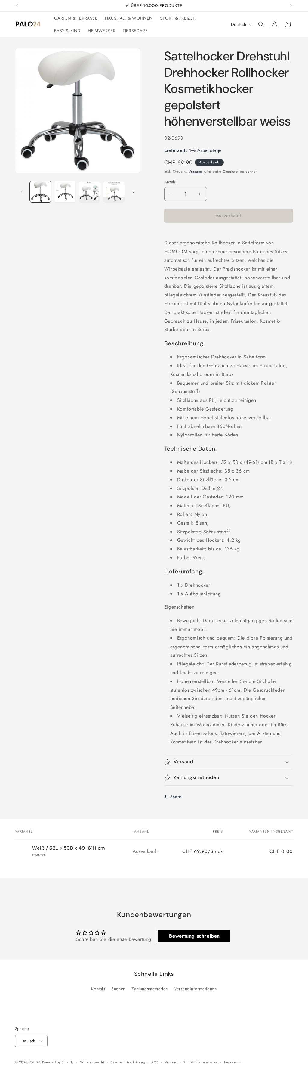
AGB (155, 1062)
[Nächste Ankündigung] (290, 5)
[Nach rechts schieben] (133, 191)
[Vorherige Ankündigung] (17, 5)
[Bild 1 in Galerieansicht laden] (40, 191)
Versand (195, 171)
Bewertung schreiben (194, 935)
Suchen (118, 989)
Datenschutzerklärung (127, 1062)
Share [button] (175, 797)
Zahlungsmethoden (149, 989)
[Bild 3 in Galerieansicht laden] (89, 191)
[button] (261, 24)
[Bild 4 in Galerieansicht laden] (114, 191)
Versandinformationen (195, 989)
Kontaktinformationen (200, 1062)
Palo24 (35, 1062)
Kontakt (98, 989)
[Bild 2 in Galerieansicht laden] (64, 191)
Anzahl (170, 182)
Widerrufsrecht (92, 1062)
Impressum (232, 1062)
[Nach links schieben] (21, 191)
